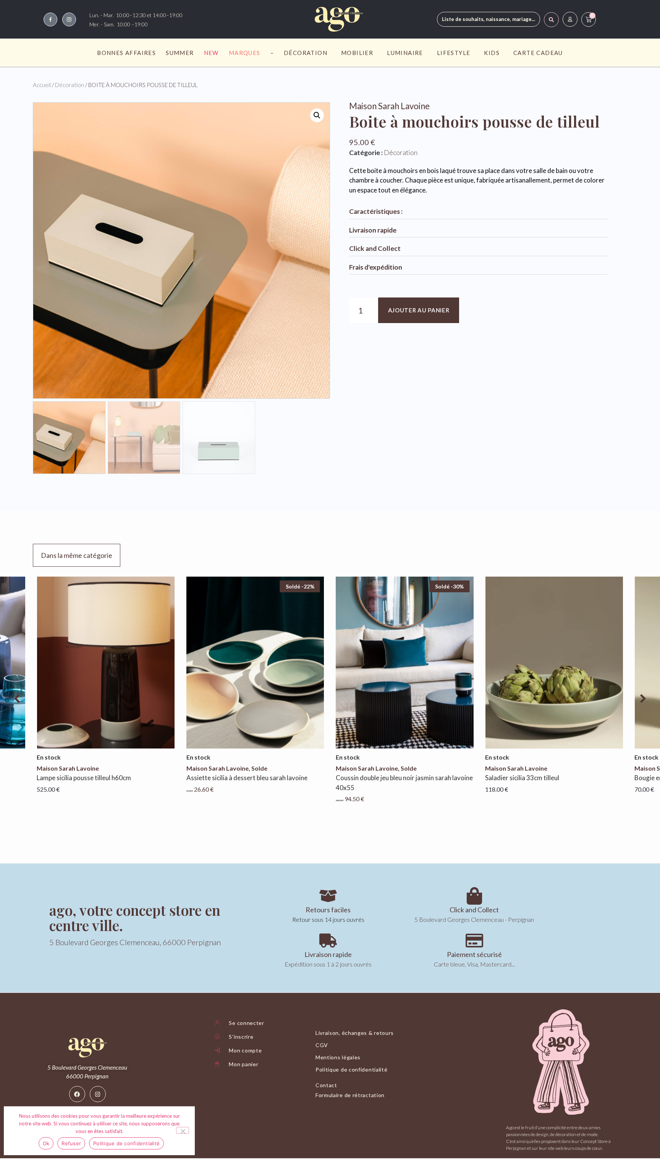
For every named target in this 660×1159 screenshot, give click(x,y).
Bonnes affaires (126, 52)
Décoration (305, 52)
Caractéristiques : (376, 211)
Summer (180, 52)
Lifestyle (454, 52)
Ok (46, 1143)
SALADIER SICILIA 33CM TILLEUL (522, 778)
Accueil (42, 84)
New (211, 52)
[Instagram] (98, 1094)
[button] (317, 115)
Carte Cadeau (538, 52)
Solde (259, 768)
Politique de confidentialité (126, 1143)
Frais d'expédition (375, 267)
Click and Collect (375, 248)
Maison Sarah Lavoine (389, 106)
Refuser (71, 1143)
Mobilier (357, 52)
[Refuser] (182, 1130)
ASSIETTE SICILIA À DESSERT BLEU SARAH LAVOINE (246, 778)
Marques (244, 52)
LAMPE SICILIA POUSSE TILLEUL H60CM (84, 778)
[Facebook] (77, 1094)
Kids (492, 52)
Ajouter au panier (419, 310)
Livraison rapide (372, 230)
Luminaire (405, 52)
